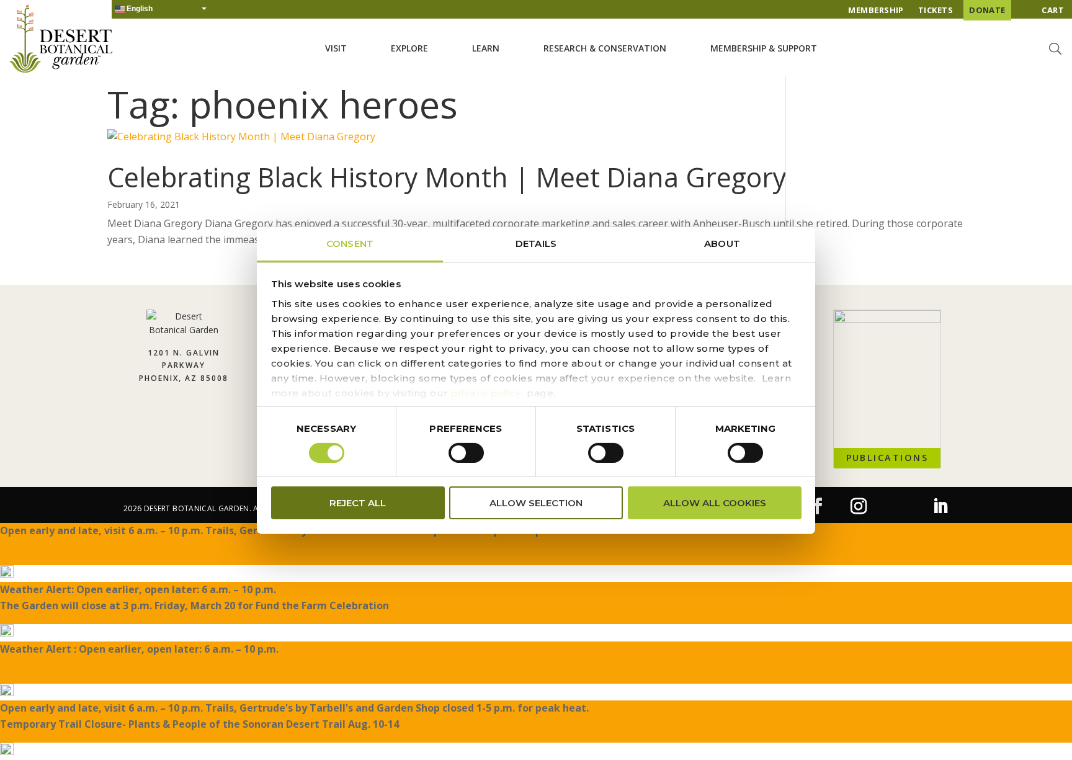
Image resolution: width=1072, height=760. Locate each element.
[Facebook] (817, 507)
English (139, 8)
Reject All (357, 503)
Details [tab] (536, 243)
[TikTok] (899, 510)
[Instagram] (858, 507)
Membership (876, 10)
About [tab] (722, 243)
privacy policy (486, 392)
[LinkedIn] (940, 507)
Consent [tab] (349, 243)
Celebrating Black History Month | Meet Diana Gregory (447, 177)
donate (987, 10)
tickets (935, 10)
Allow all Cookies (714, 503)
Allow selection (536, 503)
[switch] (466, 453)
